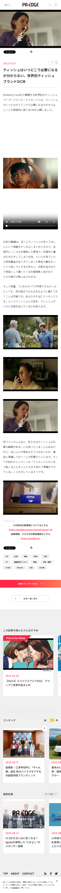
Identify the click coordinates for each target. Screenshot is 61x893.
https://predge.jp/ (30, 538)
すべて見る (49, 794)
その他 (8, 567)
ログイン (7, 5)
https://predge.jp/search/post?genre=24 (30, 529)
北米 (31, 567)
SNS (45, 556)
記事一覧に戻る (30, 598)
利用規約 (15, 887)
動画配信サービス (20, 562)
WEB (35, 556)
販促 (25, 556)
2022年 (42, 567)
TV (7, 562)
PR (7, 556)
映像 (34, 562)
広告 (16, 556)
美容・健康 (47, 562)
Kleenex (20, 567)
